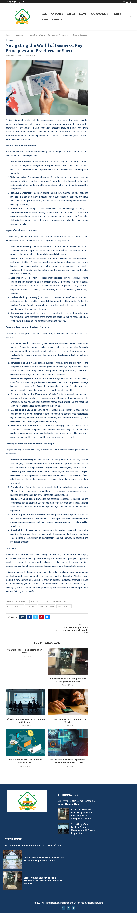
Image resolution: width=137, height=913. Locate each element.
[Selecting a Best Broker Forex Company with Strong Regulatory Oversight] (25, 702)
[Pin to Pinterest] (41, 617)
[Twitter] (127, 2)
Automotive (57, 14)
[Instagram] (130, 2)
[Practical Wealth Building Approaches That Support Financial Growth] (68, 742)
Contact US (57, 19)
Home (44, 14)
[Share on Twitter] (35, 617)
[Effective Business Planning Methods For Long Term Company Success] (68, 661)
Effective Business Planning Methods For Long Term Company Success (43, 880)
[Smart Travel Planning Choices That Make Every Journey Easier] (12, 859)
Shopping (117, 14)
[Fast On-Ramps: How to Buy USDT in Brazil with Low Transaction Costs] (68, 702)
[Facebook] (124, 2)
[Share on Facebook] (29, 617)
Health (82, 14)
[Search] (130, 17)
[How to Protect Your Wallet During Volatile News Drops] (25, 742)
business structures (39, 602)
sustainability (64, 606)
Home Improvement (99, 14)
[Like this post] (23, 617)
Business (71, 14)
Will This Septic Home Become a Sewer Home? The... (32, 845)
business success (60, 602)
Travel (45, 19)
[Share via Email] (47, 617)
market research (47, 606)
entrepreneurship (14, 606)
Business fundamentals (17, 602)
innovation (31, 606)
